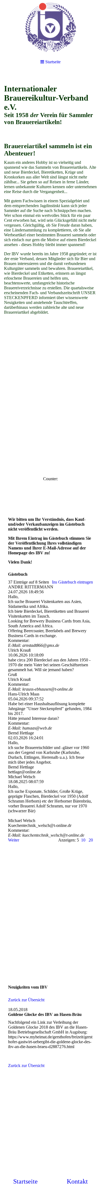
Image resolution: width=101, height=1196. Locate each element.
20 (91, 840)
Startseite (25, 1181)
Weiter (13, 840)
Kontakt (77, 1181)
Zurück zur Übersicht (26, 1000)
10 (83, 840)
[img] (50, 27)
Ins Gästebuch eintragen (72, 582)
